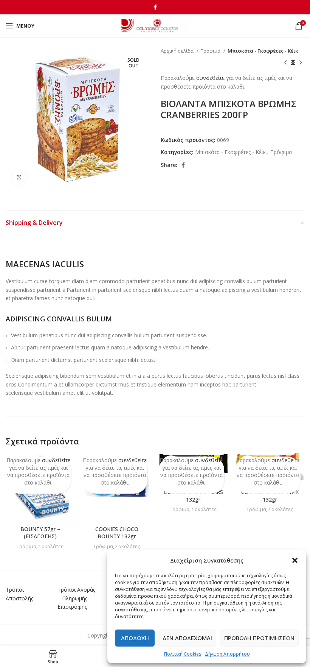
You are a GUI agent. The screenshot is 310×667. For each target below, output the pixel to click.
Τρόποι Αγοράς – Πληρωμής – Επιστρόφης (76, 598)
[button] (295, 560)
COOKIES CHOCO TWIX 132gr (270, 495)
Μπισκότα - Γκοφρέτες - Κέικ (263, 50)
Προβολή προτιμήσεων (259, 638)
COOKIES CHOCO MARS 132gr (193, 495)
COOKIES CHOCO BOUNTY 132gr (116, 532)
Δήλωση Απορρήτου (227, 654)
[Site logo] (155, 25)
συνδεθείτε (210, 77)
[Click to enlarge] (18, 177)
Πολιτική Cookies (182, 654)
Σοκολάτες (51, 546)
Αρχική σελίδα (178, 50)
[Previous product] (285, 62)
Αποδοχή (135, 638)
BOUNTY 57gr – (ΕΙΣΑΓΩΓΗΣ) (40, 532)
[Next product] (300, 62)
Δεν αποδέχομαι (187, 638)
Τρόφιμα (211, 50)
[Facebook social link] (155, 7)
